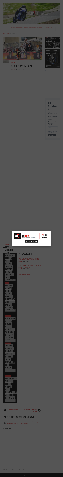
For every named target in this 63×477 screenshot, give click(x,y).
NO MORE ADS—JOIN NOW (31, 241)
